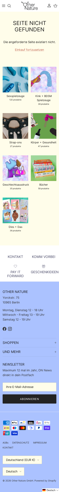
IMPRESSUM (40, 442)
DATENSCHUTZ (20, 442)
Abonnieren (29, 399)
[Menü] (3, 5)
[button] (50, 490)
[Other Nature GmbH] (29, 6)
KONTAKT (8, 447)
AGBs (5, 442)
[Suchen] (10, 5)
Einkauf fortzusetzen (29, 49)
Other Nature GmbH (22, 480)
